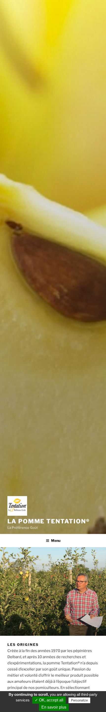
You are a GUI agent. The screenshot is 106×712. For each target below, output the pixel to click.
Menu (55, 540)
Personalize (79, 700)
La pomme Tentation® (48, 521)
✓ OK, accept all (49, 700)
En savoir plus (53, 707)
